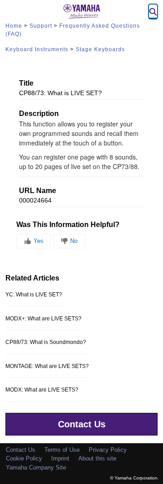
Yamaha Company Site (36, 467)
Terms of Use (62, 449)
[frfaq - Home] (81, 11)
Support (40, 26)
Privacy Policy (108, 449)
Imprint (60, 458)
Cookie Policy (24, 458)
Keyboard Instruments (36, 49)
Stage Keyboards (100, 49)
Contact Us (81, 424)
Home (13, 26)
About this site (97, 458)
